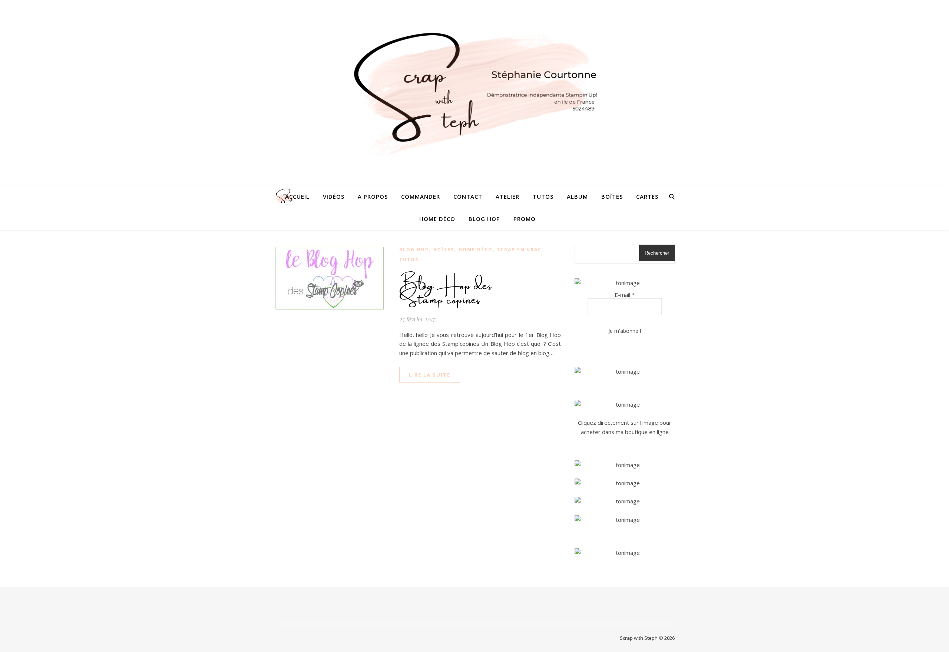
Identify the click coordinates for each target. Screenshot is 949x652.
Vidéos (333, 196)
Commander (420, 196)
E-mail (625, 294)
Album (577, 196)
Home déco (437, 218)
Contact (467, 196)
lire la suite (429, 374)
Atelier (507, 196)
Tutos (543, 196)
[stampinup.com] (625, 371)
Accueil (297, 196)
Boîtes (612, 196)
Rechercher (657, 253)
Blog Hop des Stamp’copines (445, 289)
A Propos (373, 196)
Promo (524, 218)
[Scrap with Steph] (474, 93)
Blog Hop (484, 218)
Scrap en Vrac (519, 249)
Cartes (647, 196)
